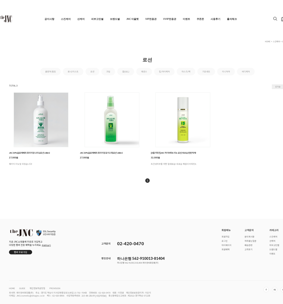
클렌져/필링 (50, 71)
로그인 (224, 240)
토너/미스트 (73, 71)
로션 (92, 71)
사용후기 (215, 18)
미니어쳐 (226, 71)
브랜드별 (115, 18)
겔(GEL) (125, 71)
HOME (267, 41)
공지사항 (49, 18)
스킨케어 (66, 18)
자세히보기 (46, 245)
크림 (108, 71)
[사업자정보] (100, 295)
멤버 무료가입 (20, 252)
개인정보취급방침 (37, 288)
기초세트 (206, 71)
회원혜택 (225, 249)
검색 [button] (275, 19)
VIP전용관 (151, 18)
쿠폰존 (200, 18)
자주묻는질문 (250, 240)
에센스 (144, 71)
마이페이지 (226, 245)
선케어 (81, 18)
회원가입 (225, 236)
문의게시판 (249, 236)
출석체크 (232, 18)
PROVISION (54, 288)
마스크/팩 (186, 71)
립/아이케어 (164, 71)
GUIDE (22, 288)
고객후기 (248, 249)
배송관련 (248, 245)
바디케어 (246, 71)
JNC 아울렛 (132, 18)
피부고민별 (97, 18)
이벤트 (186, 18)
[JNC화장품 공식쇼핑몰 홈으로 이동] (6, 19)
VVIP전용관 (169, 18)
